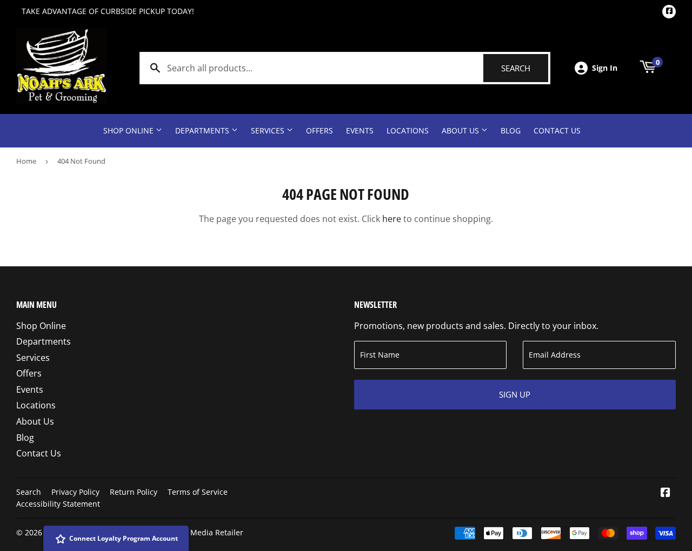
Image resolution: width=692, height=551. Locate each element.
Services (269, 130)
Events (360, 130)
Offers (319, 130)
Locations (408, 130)
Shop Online (129, 130)
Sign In (604, 68)
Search (524, 68)
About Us (461, 130)
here (391, 219)
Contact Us (557, 130)
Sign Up (514, 394)
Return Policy (133, 492)
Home (26, 161)
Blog (511, 130)
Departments (203, 130)
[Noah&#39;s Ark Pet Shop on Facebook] (665, 493)
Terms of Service (198, 492)
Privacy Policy (75, 492)
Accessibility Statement (58, 504)
